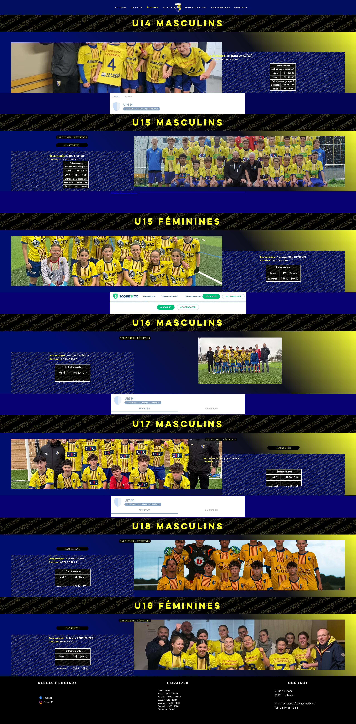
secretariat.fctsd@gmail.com (298, 703)
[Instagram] (41, 702)
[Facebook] (41, 698)
